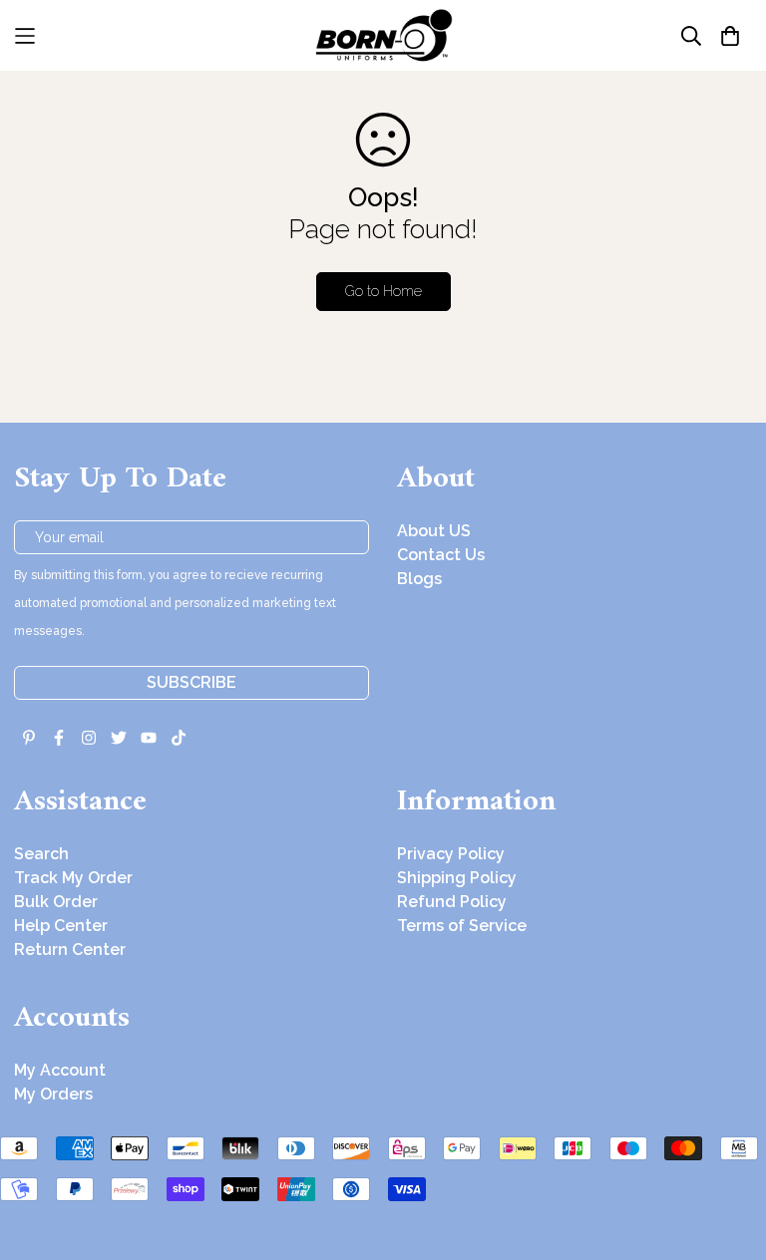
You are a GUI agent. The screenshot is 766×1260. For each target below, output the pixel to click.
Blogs (419, 578)
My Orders (53, 1094)
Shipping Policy (457, 877)
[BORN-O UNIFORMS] (383, 35)
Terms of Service (462, 925)
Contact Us (441, 554)
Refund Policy (452, 901)
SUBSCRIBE (191, 682)
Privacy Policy (451, 853)
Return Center (70, 949)
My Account (60, 1070)
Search (41, 853)
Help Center (61, 925)
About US (434, 530)
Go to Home (383, 291)
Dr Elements (127, 1246)
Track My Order (73, 877)
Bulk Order (56, 901)
